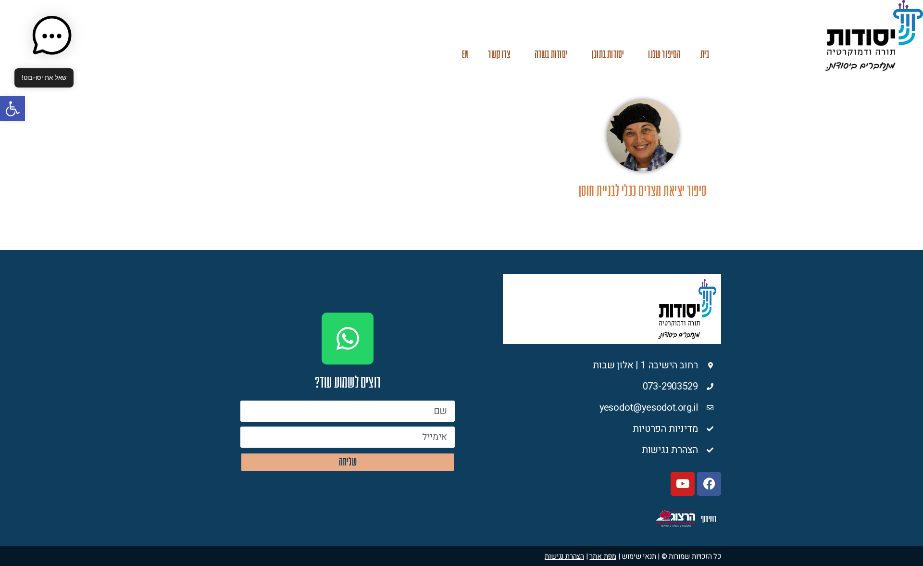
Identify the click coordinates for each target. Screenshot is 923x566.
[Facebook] (709, 484)
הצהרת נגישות (564, 556)
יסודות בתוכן (608, 55)
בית (705, 55)
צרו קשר (499, 55)
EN (465, 55)
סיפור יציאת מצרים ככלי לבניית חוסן (643, 191)
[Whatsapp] (348, 339)
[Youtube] (683, 484)
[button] (12, 108)
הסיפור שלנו (664, 55)
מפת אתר (602, 556)
